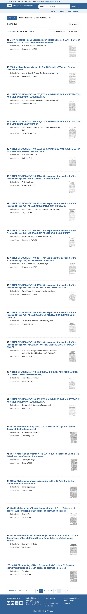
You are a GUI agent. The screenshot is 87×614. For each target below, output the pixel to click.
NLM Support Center (71, 598)
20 (72, 31)
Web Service (73, 12)
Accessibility (69, 601)
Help (62, 12)
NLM (35, 611)
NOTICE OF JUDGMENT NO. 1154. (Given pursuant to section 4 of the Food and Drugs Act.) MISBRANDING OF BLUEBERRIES (41, 177)
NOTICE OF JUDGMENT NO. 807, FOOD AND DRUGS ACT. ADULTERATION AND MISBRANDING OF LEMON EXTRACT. (43, 150)
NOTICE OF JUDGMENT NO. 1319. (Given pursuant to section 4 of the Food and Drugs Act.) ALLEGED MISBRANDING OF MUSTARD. (41, 204)
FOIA (46, 601)
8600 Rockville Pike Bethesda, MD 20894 (33, 603)
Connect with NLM (13, 598)
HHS (44, 611)
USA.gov (50, 611)
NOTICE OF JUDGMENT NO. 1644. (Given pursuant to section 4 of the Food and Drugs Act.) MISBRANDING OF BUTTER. (41, 259)
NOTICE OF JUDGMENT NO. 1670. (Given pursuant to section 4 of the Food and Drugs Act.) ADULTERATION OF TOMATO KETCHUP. (41, 286)
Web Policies (50, 598)
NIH (39, 611)
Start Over (11, 18)
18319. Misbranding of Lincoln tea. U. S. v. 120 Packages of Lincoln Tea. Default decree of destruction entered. (43, 455)
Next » (31, 31)
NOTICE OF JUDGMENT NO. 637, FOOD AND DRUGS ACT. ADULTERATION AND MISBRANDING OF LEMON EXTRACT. (43, 95)
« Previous (11, 31)
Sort (57, 31)
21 (68, 591)
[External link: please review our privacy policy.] (8, 603)
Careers (67, 603)
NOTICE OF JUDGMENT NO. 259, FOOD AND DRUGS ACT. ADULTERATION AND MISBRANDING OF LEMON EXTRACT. (43, 400)
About (54, 12)
